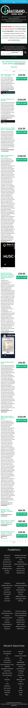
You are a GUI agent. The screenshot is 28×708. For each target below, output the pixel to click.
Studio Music (7, 626)
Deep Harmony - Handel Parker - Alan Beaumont (8, 128)
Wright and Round (21, 626)
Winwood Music (21, 620)
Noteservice (21, 592)
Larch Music (7, 600)
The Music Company (20, 611)
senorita (21, 690)
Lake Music (7, 598)
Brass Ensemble (10, 48)
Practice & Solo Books (18, 49)
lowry (20, 694)
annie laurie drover (7, 673)
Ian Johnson (7, 583)
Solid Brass (7, 622)
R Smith (7, 620)
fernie (7, 683)
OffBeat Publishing (21, 596)
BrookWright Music (7, 568)
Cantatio (7, 573)
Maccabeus (7, 686)
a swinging (21, 671)
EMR (21, 559)
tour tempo (7, 690)
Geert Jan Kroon (21, 568)
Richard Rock (7, 671)
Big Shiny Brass (7, 566)
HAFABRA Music (21, 573)
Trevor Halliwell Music (20, 615)
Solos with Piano (8, 49)
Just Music (7, 590)
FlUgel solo (20, 683)
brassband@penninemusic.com (15, 21)
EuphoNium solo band (7, 668)
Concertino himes (20, 664)
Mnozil (20, 653)
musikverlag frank (20, 590)
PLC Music (7, 615)
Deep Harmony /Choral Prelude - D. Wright (7, 532)
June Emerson (7, 587)
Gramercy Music (20, 570)
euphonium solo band (20, 656)
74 (7, 656)
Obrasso (21, 594)
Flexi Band (23, 48)
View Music (5, 94)
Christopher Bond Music (20, 555)
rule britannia (7, 662)
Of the (20, 681)
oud (21, 686)
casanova (7, 658)
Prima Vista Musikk (7, 617)
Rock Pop (20, 666)
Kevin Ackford (7, 594)
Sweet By (7, 666)
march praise (7, 688)
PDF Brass (20, 600)
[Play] (1, 92)
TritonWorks (21, 617)
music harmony (7, 651)
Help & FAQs (14, 57)
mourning (20, 651)
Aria (21, 660)
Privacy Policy (14, 704)
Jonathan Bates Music (7, 585)
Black (20, 688)
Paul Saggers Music (21, 598)
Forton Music (20, 566)
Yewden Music (20, 628)
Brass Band (3, 48)
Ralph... (7, 694)
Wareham (7, 679)
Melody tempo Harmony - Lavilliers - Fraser (7, 511)
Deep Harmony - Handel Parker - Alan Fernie (8, 521)
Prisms (20, 692)
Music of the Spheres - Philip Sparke (7, 156)
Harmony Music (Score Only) (7, 362)
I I (7, 677)
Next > (14, 71)
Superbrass (7, 628)
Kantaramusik (7, 592)
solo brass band (20, 668)
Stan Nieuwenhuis (7, 624)
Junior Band (17, 48)
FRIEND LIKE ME (20, 679)
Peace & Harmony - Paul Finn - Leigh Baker (8, 75)
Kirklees (7, 596)
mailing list (10, 17)
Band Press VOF (7, 562)
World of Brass (20, 624)
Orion (20, 677)
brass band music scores (7, 664)
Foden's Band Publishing (20, 564)
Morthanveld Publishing (20, 585)
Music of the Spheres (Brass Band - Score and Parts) (7, 417)
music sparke (7, 660)
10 (25, 70)
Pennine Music (7, 611)
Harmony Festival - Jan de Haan (7, 99)
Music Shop (21, 587)
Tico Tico (20, 673)
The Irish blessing (7, 675)
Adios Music (7, 555)
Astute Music (7, 559)
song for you (20, 675)
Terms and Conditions (5, 704)
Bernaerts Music (7, 564)
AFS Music (7, 557)
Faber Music (21, 562)
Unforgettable (7, 653)
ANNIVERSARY (20, 662)
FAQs (18, 704)
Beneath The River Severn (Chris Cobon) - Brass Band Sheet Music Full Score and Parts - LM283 (8, 275)
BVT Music (7, 570)
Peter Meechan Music (7, 613)
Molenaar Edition (20, 583)
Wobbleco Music (20, 622)
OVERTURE (7, 692)
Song (20, 658)
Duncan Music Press (20, 557)
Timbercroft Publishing (21, 613)
